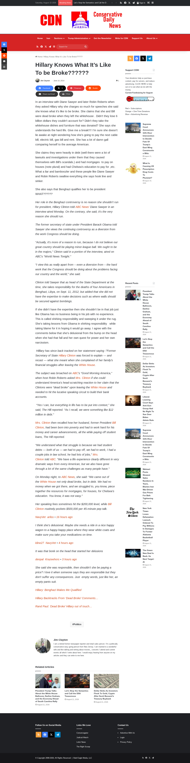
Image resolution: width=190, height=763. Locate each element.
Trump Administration (78, 38)
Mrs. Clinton (83, 377)
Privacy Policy (126, 742)
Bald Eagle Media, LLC (82, 758)
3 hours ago (69, 559)
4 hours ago (66, 542)
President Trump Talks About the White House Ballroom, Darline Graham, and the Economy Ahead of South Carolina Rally (47, 696)
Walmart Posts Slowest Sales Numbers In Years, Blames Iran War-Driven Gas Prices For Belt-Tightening (148, 483)
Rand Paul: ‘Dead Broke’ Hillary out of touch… (63, 606)
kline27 (39, 542)
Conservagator (82, 733)
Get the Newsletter (102, 38)
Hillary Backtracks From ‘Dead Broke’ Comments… (66, 598)
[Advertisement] (140, 233)
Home (40, 38)
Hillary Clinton (67, 355)
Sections (58, 38)
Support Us (137, 38)
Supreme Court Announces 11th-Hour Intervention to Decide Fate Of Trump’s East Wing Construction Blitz (148, 138)
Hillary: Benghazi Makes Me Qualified (58, 589)
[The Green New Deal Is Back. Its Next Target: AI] (133, 553)
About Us (150, 38)
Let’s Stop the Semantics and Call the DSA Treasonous (76, 693)
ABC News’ (82, 206)
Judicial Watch (82, 737)
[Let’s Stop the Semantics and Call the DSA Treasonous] (77, 681)
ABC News (68, 476)
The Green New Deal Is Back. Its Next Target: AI (148, 556)
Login (122, 737)
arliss (50, 517)
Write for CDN (121, 38)
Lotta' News (81, 742)
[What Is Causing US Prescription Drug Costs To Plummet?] (133, 168)
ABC (75, 373)
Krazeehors (51, 559)
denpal (39, 559)
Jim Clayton (45, 81)
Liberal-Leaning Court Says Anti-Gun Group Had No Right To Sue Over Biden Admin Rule (148, 408)
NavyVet (40, 517)
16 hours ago (64, 517)
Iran (48, 38)
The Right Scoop (83, 747)
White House (87, 364)
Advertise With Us (127, 733)
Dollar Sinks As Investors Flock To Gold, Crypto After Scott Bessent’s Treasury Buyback (149, 375)
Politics (77, 624)
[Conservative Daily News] (82, 20)
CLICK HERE (140, 84)
